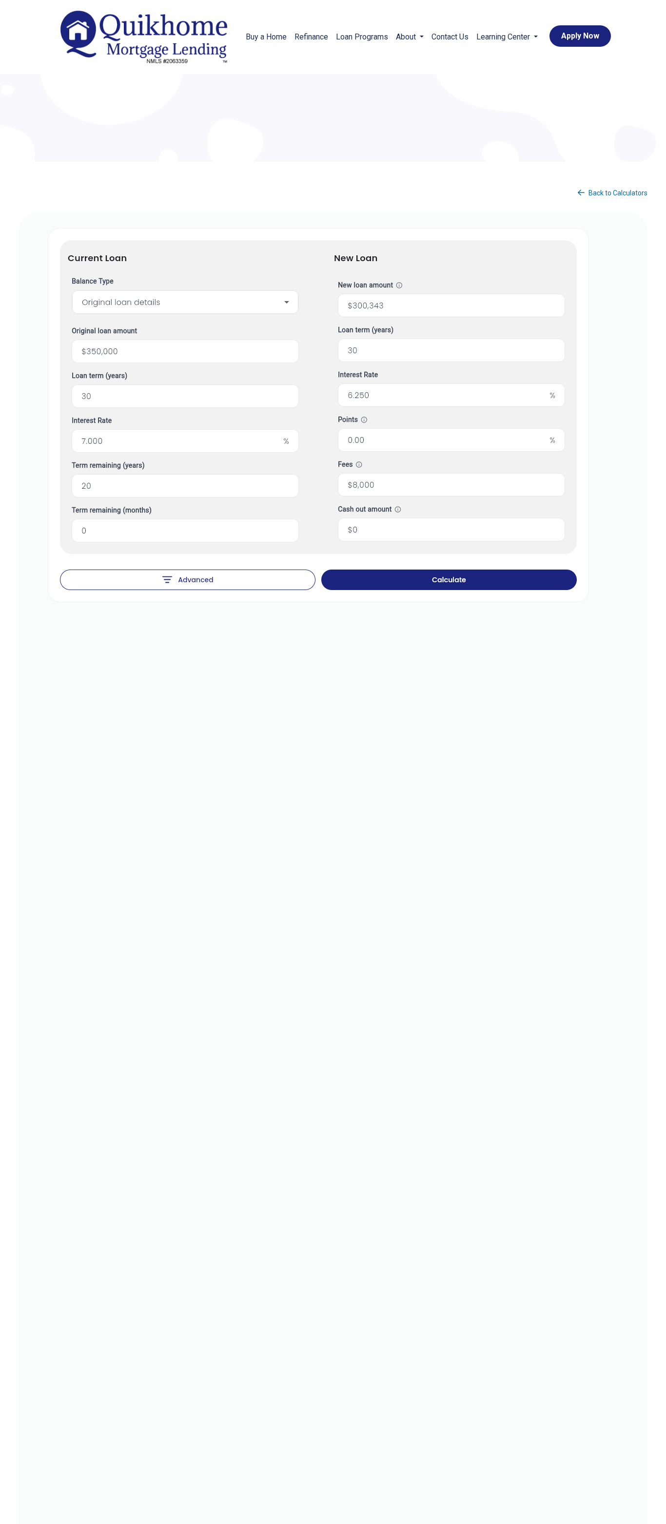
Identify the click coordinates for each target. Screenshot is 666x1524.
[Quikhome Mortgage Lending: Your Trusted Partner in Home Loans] (144, 37)
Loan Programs (362, 36)
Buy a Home (266, 36)
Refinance (311, 36)
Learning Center (504, 36)
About (407, 36)
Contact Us (450, 36)
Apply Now (580, 35)
